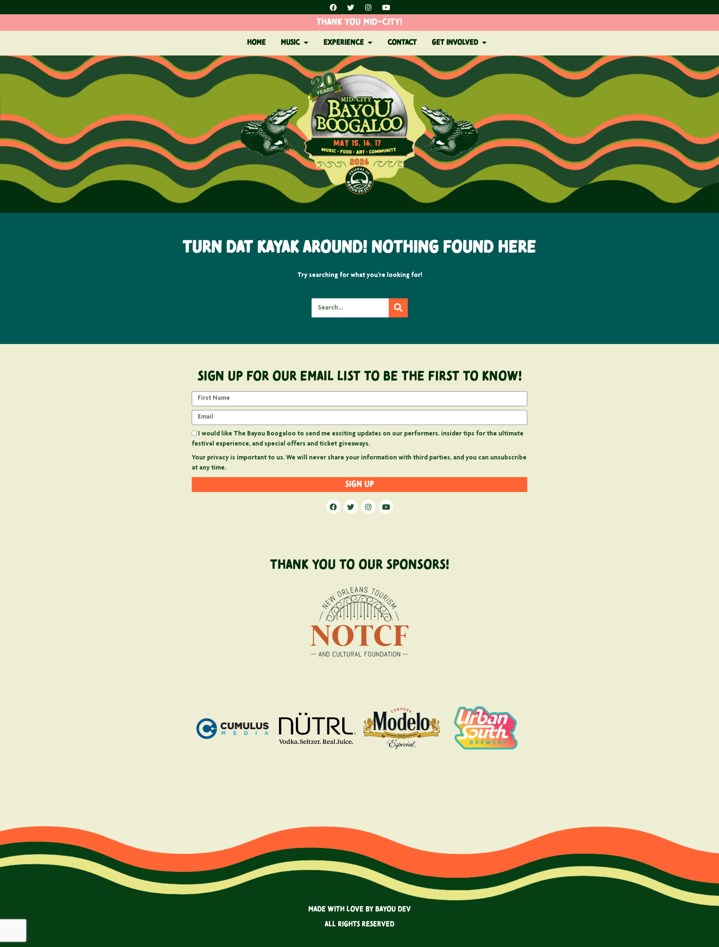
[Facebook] (333, 7)
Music (290, 42)
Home (256, 42)
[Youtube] (386, 7)
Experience (344, 42)
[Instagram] (368, 7)
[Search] (398, 307)
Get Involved (455, 42)
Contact (402, 42)
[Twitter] (351, 7)
